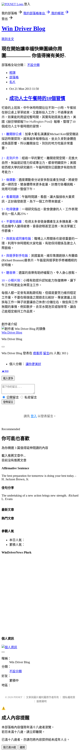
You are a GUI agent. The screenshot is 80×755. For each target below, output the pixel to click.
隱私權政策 (69, 697)
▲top (5, 370)
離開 (22, 747)
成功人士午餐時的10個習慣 (37, 98)
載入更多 (8, 378)
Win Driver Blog (23, 28)
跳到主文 (8, 39)
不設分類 (33, 65)
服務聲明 (42, 701)
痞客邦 (37, 353)
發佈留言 (8, 402)
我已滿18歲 (9, 747)
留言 (46, 353)
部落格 (14, 77)
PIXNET (18, 697)
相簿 (12, 72)
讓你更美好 (33, 364)
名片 (12, 82)
